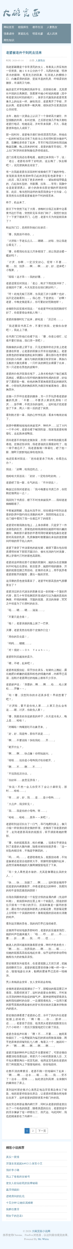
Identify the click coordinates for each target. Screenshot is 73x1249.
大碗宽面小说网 (41, 1231)
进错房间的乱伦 (15, 1196)
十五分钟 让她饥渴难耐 (19, 1202)
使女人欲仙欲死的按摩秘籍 (22, 1183)
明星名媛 (37, 33)
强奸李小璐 (12, 1170)
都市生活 (37, 27)
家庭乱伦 (23, 33)
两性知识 (9, 40)
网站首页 (9, 27)
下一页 (42, 1131)
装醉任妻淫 (12, 1209)
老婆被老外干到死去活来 (24, 52)
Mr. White (43, 1239)
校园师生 (23, 27)
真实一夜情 (12, 1157)
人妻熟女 (52, 27)
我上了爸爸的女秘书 (18, 1176)
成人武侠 (52, 33)
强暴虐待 (9, 33)
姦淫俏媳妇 (12, 1189)
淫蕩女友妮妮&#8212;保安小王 (24, 1163)
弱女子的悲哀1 (14, 1216)
